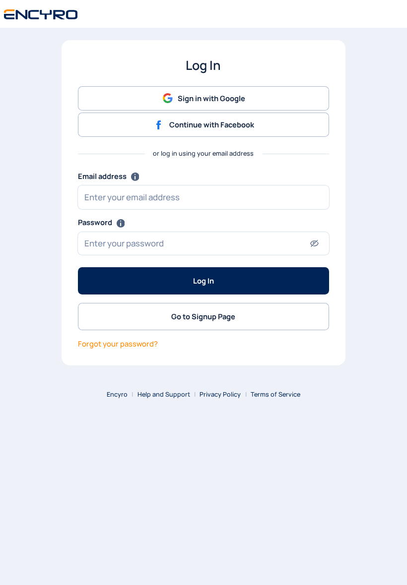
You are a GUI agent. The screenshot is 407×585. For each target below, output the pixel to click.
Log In (203, 281)
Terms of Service (275, 394)
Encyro (117, 394)
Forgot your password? (118, 344)
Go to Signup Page (203, 316)
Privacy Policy (220, 394)
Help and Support (163, 394)
